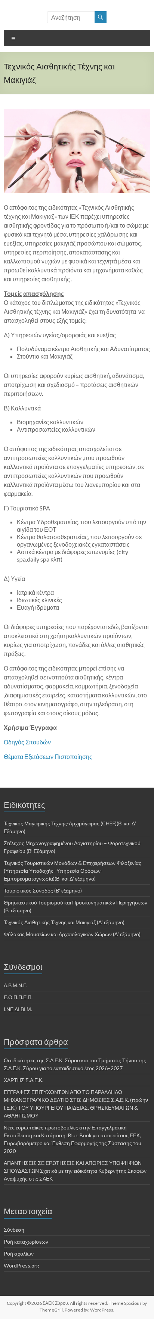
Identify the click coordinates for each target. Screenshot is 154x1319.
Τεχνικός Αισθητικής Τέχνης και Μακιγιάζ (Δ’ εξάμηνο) (64, 922)
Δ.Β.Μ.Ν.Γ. (15, 985)
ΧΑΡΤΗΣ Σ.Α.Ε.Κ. (23, 1080)
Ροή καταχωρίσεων (26, 1241)
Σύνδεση (14, 1229)
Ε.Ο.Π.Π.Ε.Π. (18, 997)
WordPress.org (21, 1265)
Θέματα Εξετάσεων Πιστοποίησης (48, 756)
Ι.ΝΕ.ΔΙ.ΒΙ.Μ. (18, 1009)
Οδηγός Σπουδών (27, 742)
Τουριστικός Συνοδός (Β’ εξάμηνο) (43, 890)
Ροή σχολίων (19, 1253)
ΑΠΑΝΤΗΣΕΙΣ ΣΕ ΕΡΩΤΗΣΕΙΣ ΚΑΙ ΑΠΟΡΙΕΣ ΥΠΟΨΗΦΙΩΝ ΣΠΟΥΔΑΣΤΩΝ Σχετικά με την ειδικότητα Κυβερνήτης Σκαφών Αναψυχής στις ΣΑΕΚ (75, 1171)
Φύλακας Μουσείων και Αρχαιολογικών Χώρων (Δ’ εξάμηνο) (72, 934)
